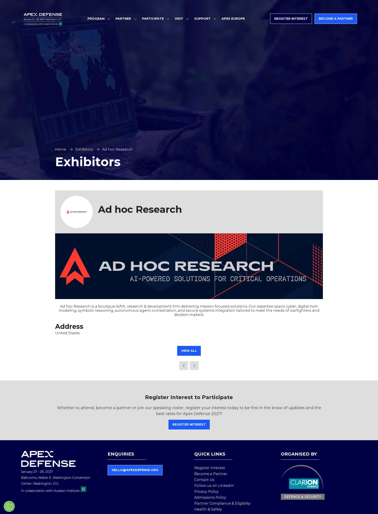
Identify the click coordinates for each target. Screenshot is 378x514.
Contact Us (204, 480)
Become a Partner (210, 474)
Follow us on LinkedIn (214, 486)
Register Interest (209, 468)
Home (60, 149)
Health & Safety (208, 509)
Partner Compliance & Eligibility (222, 503)
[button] (291, 19)
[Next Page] (194, 365)
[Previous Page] (183, 365)
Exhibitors (84, 149)
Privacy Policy (206, 491)
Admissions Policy (210, 497)
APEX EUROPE (233, 19)
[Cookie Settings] (9, 506)
